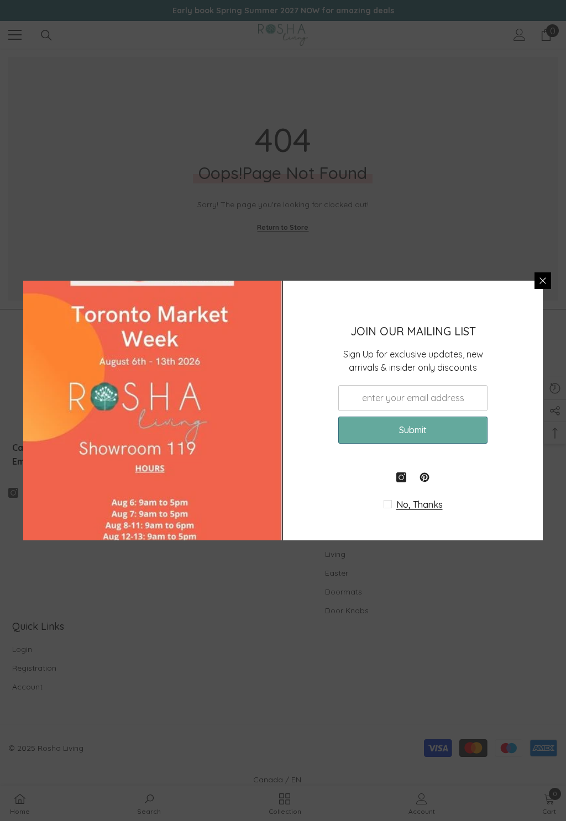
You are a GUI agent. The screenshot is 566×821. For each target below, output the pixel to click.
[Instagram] (401, 477)
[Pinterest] (424, 477)
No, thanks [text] (419, 504)
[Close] (542, 280)
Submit (413, 429)
